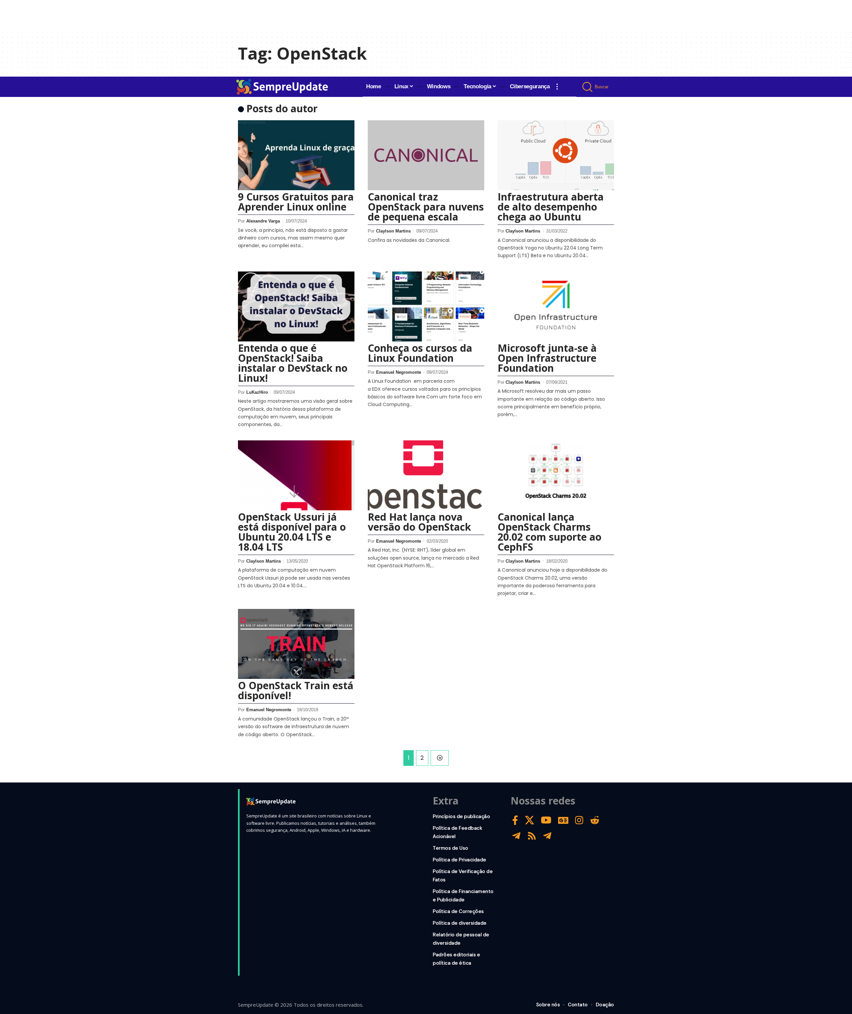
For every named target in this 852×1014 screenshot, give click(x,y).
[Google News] (563, 820)
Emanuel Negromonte (398, 372)
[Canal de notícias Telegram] (547, 836)
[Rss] (532, 836)
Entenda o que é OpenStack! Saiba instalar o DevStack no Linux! (292, 363)
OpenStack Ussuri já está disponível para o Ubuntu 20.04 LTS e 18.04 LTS (292, 532)
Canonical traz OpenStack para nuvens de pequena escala (426, 207)
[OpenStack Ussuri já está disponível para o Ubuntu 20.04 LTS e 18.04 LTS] (296, 475)
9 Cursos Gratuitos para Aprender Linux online (296, 202)
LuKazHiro (257, 392)
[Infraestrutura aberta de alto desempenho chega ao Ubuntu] (556, 155)
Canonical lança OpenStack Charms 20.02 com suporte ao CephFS (549, 532)
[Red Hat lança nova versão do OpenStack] (426, 475)
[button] (557, 87)
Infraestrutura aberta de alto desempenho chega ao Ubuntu (551, 207)
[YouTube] (546, 820)
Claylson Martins (393, 231)
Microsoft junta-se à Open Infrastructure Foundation (547, 358)
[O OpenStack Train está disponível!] (296, 644)
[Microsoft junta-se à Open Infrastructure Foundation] (556, 306)
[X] (529, 820)
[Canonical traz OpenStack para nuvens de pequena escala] (426, 155)
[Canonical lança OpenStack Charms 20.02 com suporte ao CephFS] (556, 475)
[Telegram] (516, 836)
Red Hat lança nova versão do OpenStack (419, 522)
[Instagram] (579, 820)
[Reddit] (594, 820)
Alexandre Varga (263, 221)
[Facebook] (515, 820)
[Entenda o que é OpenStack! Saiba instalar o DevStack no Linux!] (296, 306)
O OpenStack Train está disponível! (295, 690)
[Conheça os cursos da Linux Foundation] (426, 306)
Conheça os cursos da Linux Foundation (420, 353)
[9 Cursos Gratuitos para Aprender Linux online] (296, 155)
